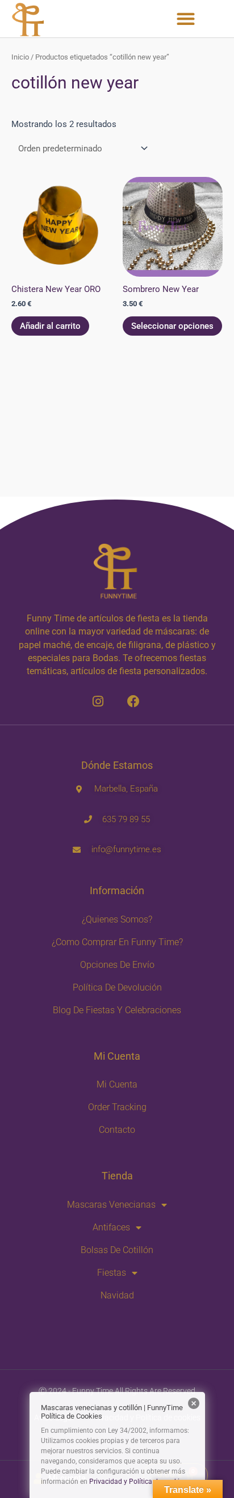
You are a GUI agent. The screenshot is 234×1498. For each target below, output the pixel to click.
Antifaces (111, 1227)
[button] (186, 18)
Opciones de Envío (117, 964)
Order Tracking (117, 1107)
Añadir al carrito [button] (50, 326)
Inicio (20, 57)
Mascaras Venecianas (111, 1204)
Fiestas (111, 1272)
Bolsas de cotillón (117, 1250)
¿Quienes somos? (117, 919)
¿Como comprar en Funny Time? (117, 942)
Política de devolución (117, 987)
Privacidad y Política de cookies (137, 1482)
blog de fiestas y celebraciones (117, 1010)
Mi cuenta (117, 1084)
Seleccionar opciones (172, 326)
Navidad (117, 1295)
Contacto (117, 1129)
